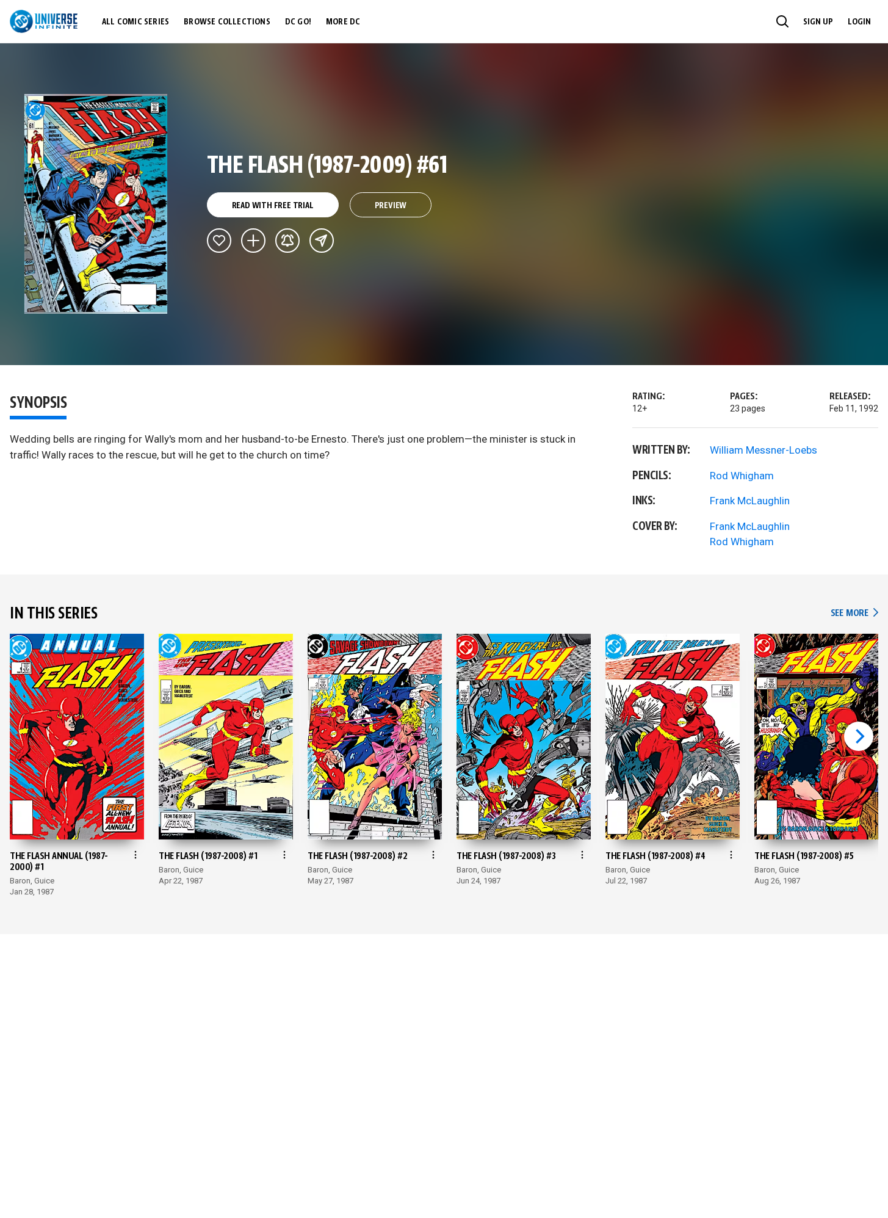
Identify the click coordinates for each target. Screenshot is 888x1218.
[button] (782, 21)
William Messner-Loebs (763, 450)
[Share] (321, 240)
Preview (391, 205)
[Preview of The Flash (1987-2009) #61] (96, 204)
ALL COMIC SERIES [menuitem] (135, 21)
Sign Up (818, 21)
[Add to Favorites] (219, 240)
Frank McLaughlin (750, 501)
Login (859, 21)
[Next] (858, 736)
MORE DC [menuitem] (343, 21)
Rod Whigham (742, 475)
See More (854, 613)
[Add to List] (253, 240)
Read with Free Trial (273, 205)
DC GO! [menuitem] (298, 21)
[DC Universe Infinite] (44, 21)
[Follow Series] (287, 240)
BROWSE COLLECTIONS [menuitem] (227, 21)
